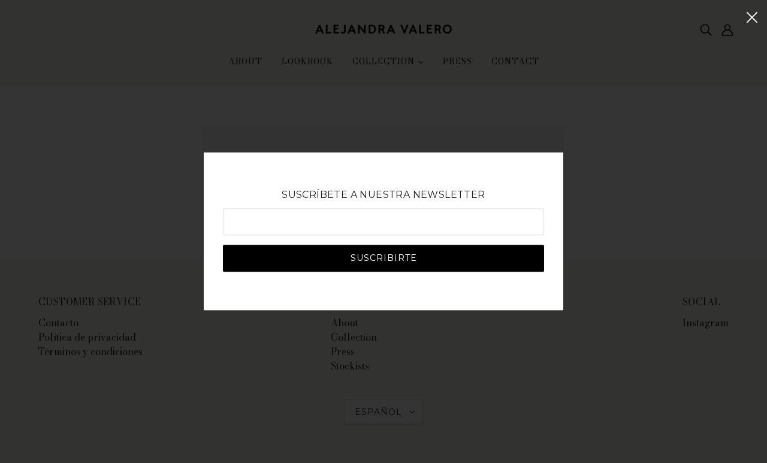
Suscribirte (384, 258)
